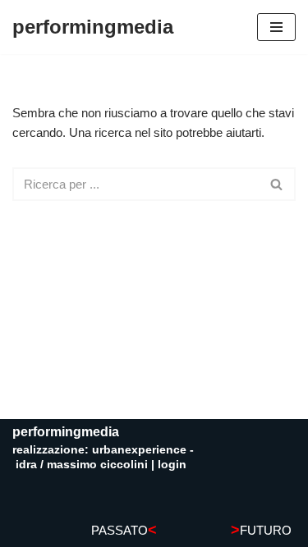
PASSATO (124, 530)
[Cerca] (277, 184)
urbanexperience (139, 449)
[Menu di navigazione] (276, 27)
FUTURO (261, 530)
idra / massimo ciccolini (82, 464)
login (172, 464)
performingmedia (65, 432)
